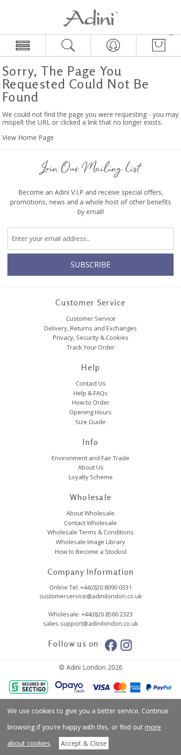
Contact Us (91, 383)
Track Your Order (91, 347)
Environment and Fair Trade (90, 458)
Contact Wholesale (90, 523)
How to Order (91, 402)
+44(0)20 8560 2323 (106, 614)
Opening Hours (90, 412)
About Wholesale (90, 513)
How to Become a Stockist (91, 551)
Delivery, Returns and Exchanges (90, 328)
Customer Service (91, 318)
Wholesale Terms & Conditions (90, 532)
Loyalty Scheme (91, 477)
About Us (90, 467)
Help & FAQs (90, 393)
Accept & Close (84, 743)
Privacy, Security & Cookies (91, 337)
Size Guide (90, 422)
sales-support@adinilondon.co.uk (90, 623)
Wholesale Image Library (90, 542)
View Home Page (28, 137)
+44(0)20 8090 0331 (106, 587)
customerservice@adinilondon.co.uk (90, 596)
